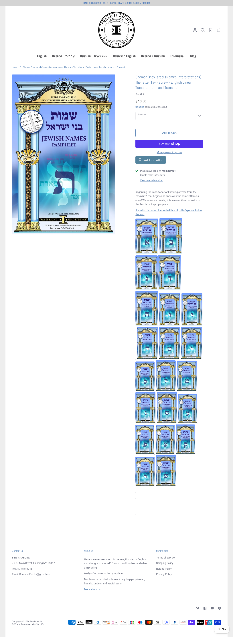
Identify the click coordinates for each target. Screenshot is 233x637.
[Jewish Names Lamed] (166, 390)
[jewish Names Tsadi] (165, 453)
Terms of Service (165, 557)
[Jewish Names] (169, 358)
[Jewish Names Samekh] (167, 422)
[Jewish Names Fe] (144, 453)
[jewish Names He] (146, 324)
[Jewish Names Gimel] (146, 288)
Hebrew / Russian (153, 55)
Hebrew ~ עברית (63, 55)
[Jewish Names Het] (147, 358)
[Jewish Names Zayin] (191, 324)
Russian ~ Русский (93, 55)
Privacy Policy (164, 574)
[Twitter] (197, 608)
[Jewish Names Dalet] (169, 288)
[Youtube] (212, 608)
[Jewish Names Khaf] (145, 390)
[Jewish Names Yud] (191, 358)
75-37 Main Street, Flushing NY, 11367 (33, 563)
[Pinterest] (219, 608)
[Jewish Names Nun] (145, 422)
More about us (92, 589)
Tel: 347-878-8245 (22, 568)
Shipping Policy (164, 563)
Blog (193, 55)
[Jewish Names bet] (170, 252)
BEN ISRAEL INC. (21, 557)
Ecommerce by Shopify (32, 624)
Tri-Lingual (177, 55)
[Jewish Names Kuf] (185, 453)
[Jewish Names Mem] (187, 390)
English (42, 55)
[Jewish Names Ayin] (187, 422)
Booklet (139, 94)
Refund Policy (164, 568)
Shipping (139, 107)
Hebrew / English (124, 55)
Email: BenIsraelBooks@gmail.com (31, 574)
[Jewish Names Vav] (169, 324)
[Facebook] (205, 608)
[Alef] (146, 252)
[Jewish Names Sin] (166, 485)
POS (14, 624)
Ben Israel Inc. (37, 621)
